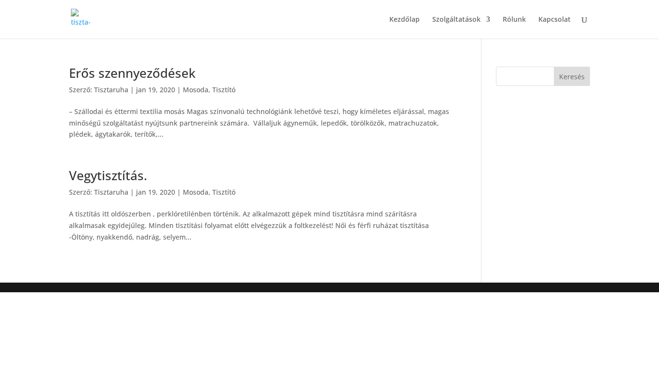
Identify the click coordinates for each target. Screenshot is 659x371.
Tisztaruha (111, 89)
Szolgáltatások (456, 20)
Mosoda (195, 89)
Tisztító (223, 89)
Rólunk (514, 20)
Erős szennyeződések (132, 73)
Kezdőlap (404, 20)
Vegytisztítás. (108, 175)
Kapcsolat (554, 20)
